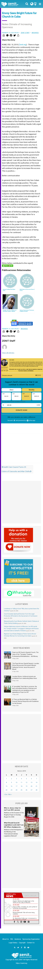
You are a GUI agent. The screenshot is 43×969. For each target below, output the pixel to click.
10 (16, 782)
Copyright (22, 943)
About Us (5, 939)
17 (16, 786)
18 (21, 786)
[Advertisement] (21, 450)
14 (36, 782)
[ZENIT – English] (12, 4)
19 (26, 786)
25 (21, 790)
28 (36, 790)
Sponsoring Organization (31, 939)
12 (26, 782)
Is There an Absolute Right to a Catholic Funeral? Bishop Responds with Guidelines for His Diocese (25, 701)
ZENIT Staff (25, 33)
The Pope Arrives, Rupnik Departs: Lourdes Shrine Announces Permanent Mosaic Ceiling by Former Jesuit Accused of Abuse (25, 666)
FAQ (11, 939)
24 (16, 790)
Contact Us (30, 943)
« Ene (5, 794)
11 (21, 782)
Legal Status (13, 943)
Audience (17, 939)
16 (11, 786)
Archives (35, 33)
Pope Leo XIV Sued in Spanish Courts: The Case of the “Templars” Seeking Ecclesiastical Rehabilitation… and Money (25, 654)
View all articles (8, 353)
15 (6, 786)
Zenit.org (22, 45)
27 (31, 790)
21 (36, 786)
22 (6, 790)
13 (31, 782)
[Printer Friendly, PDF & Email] (7, 265)
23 (11, 790)
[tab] (13, 895)
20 (31, 786)
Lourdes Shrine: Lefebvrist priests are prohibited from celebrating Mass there (24, 677)
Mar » (10, 794)
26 (26, 790)
